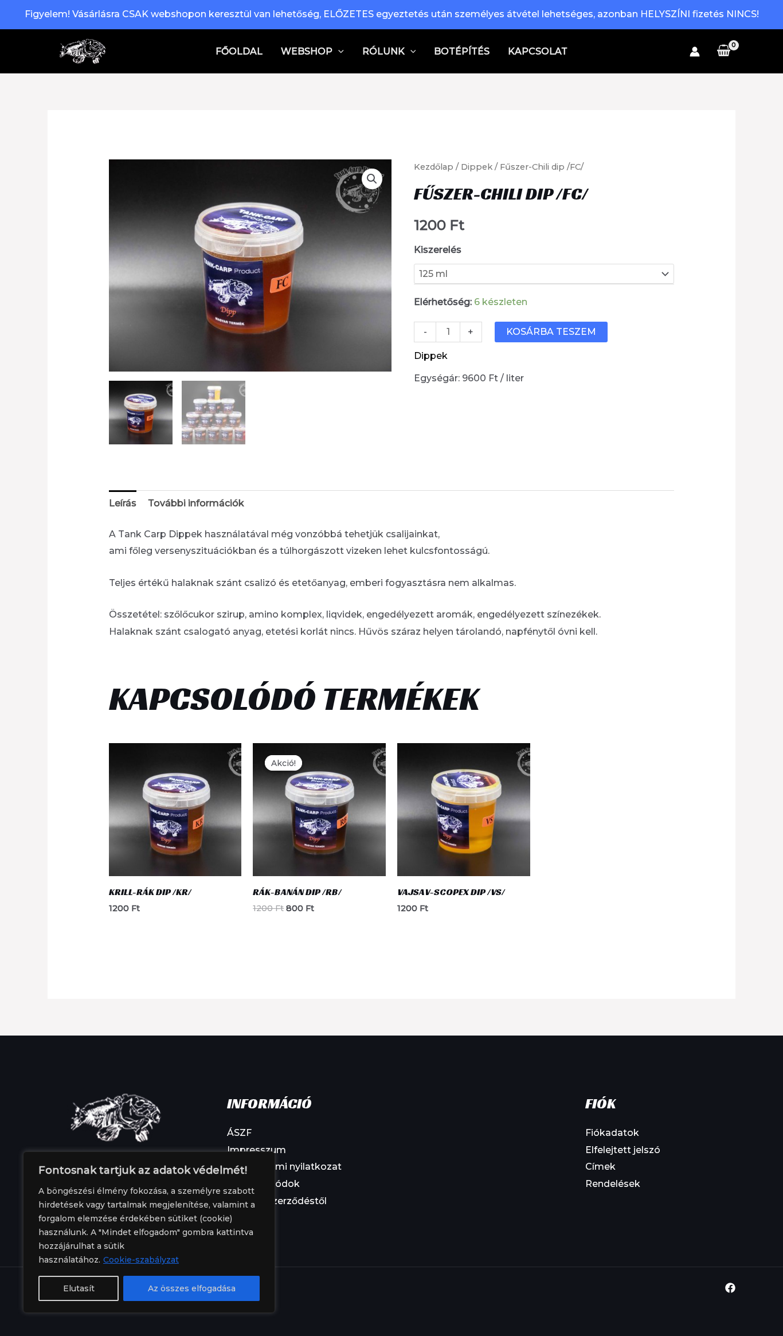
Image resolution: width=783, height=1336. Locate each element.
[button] (338, 52)
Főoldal (239, 51)
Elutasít (79, 1288)
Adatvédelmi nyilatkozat (284, 1166)
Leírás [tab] (122, 503)
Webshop (306, 51)
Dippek (476, 167)
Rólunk (383, 51)
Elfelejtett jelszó (622, 1149)
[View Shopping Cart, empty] (723, 51)
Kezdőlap (433, 167)
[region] (149, 1232)
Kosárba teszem (551, 331)
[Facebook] (730, 1288)
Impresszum (256, 1149)
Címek (600, 1166)
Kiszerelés (437, 249)
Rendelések (612, 1183)
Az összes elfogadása (192, 1288)
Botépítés (462, 51)
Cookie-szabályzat (141, 1260)
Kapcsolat (537, 51)
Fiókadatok (612, 1132)
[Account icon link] (695, 51)
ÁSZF (239, 1132)
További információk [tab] (196, 503)
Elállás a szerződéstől (277, 1201)
